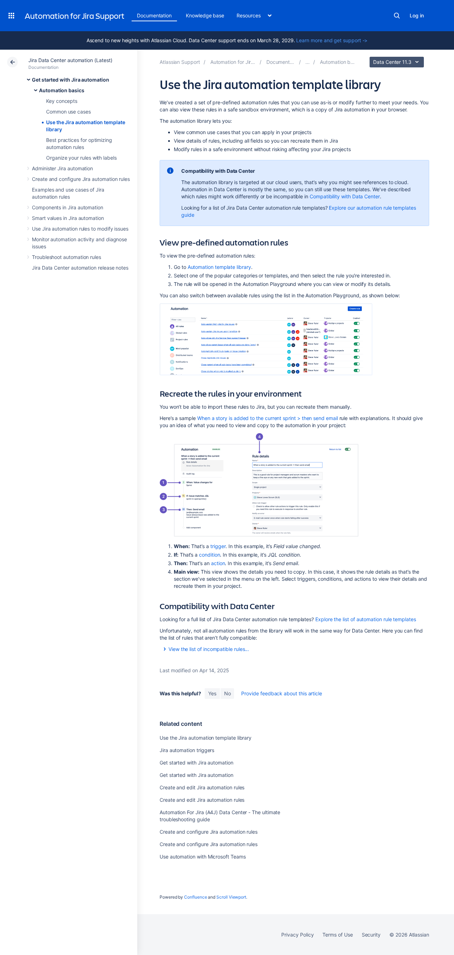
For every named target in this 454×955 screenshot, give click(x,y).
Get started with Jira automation (70, 80)
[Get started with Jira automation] (307, 62)
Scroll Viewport (231, 897)
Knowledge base (205, 15)
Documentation (154, 15)
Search (397, 15)
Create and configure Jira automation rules (81, 179)
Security (371, 935)
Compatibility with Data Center (345, 196)
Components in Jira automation (67, 207)
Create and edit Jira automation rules (202, 787)
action (218, 563)
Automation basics (61, 90)
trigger (218, 546)
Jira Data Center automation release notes (80, 268)
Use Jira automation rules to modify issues (80, 229)
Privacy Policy (297, 935)
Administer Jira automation (62, 168)
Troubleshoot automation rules (66, 257)
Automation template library (219, 267)
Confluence (195, 897)
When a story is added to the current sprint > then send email (267, 418)
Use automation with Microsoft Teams (203, 857)
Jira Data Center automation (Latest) (70, 60)
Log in (417, 15)
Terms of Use (337, 935)
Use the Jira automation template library (205, 738)
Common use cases (68, 112)
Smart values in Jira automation (68, 218)
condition (209, 555)
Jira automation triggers (187, 750)
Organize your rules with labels (81, 158)
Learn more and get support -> (331, 40)
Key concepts (61, 101)
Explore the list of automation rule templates (365, 619)
